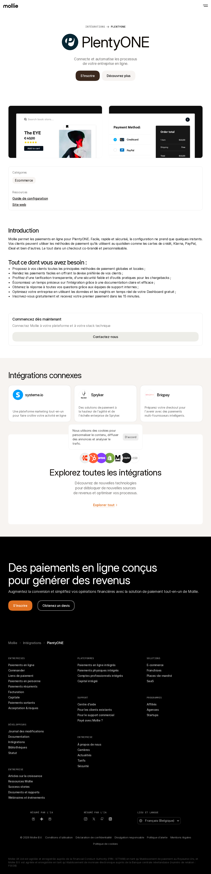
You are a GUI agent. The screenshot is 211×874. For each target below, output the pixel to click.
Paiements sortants (21, 702)
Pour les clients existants (94, 709)
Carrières (83, 750)
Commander (16, 670)
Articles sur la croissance (25, 776)
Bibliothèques (17, 747)
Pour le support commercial (95, 715)
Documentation (18, 736)
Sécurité (83, 766)
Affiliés (152, 704)
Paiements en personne (24, 681)
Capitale (14, 697)
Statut (12, 753)
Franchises (154, 670)
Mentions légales (180, 837)
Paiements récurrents (22, 686)
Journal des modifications (26, 731)
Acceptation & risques (23, 708)
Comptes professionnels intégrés (100, 675)
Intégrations (32, 643)
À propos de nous (89, 744)
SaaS (150, 681)
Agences (153, 709)
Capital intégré (87, 681)
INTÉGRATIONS (95, 26)
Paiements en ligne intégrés (96, 665)
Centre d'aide (86, 704)
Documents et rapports (24, 792)
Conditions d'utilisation (59, 837)
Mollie (12, 643)
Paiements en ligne (21, 665)
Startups (152, 715)
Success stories (19, 786)
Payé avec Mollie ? (90, 720)
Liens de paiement (20, 675)
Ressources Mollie (20, 781)
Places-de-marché (159, 675)
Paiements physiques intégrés (98, 670)
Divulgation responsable (129, 837)
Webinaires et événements (26, 797)
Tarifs (81, 760)
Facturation (16, 692)
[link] (85, 458)
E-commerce (155, 665)
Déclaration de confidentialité (94, 837)
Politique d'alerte (157, 837)
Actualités (84, 755)
